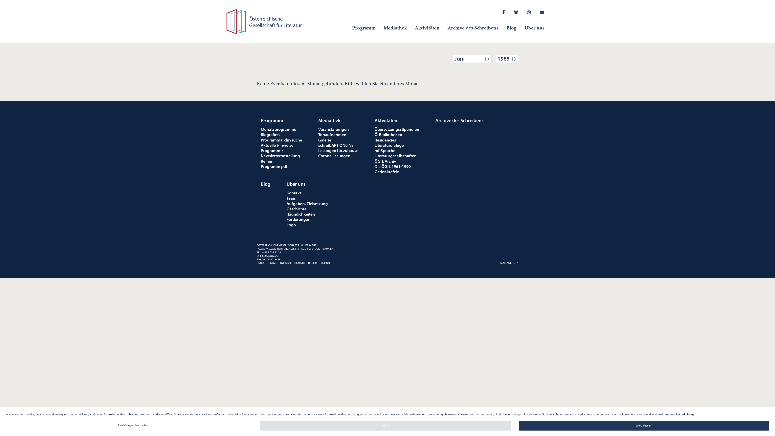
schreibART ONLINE (336, 145)
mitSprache (385, 150)
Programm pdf (274, 166)
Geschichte (297, 208)
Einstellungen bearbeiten (133, 425)
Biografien (270, 134)
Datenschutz (509, 263)
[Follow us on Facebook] (503, 12)
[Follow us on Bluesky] (516, 12)
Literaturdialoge (389, 145)
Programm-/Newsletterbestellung (280, 153)
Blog (511, 28)
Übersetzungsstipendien (397, 129)
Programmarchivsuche (281, 140)
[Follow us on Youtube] (542, 12)
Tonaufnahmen (332, 134)
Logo (291, 224)
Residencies (385, 140)
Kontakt (294, 192)
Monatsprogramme (278, 129)
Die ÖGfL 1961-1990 (393, 166)
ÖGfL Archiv (385, 161)
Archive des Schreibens (473, 28)
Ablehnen (385, 425)
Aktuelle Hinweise (277, 145)
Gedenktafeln (387, 171)
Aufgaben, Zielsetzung (307, 203)
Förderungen (298, 219)
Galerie (324, 140)
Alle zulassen (643, 425)
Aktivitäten (427, 28)
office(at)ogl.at (268, 256)
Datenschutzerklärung (680, 414)
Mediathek (395, 28)
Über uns (535, 28)
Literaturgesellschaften (396, 155)
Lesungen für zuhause (338, 150)
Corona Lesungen (334, 155)
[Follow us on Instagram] (529, 12)
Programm (364, 28)
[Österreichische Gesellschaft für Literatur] (264, 21)
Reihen (267, 161)
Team (291, 198)
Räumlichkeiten (301, 214)
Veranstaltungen (333, 129)
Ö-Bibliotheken (388, 134)
